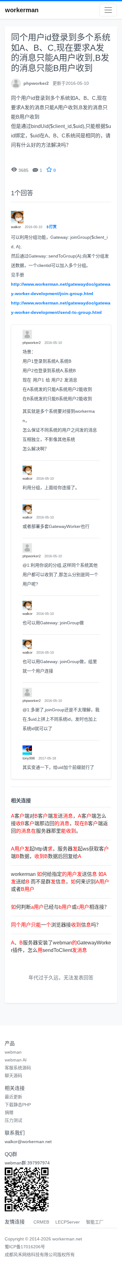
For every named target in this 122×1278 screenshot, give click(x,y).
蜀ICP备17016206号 (25, 1246)
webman (13, 1052)
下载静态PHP (18, 1104)
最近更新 (13, 1096)
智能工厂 (95, 1221)
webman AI (16, 1059)
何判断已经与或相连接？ (60, 907)
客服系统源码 (18, 1067)
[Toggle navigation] (108, 10)
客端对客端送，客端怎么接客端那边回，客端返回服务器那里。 (59, 823)
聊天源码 (13, 1075)
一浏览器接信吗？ (56, 925)
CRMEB (41, 1221)
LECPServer (67, 1221)
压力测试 (13, 1120)
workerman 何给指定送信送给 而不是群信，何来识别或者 (60, 882)
